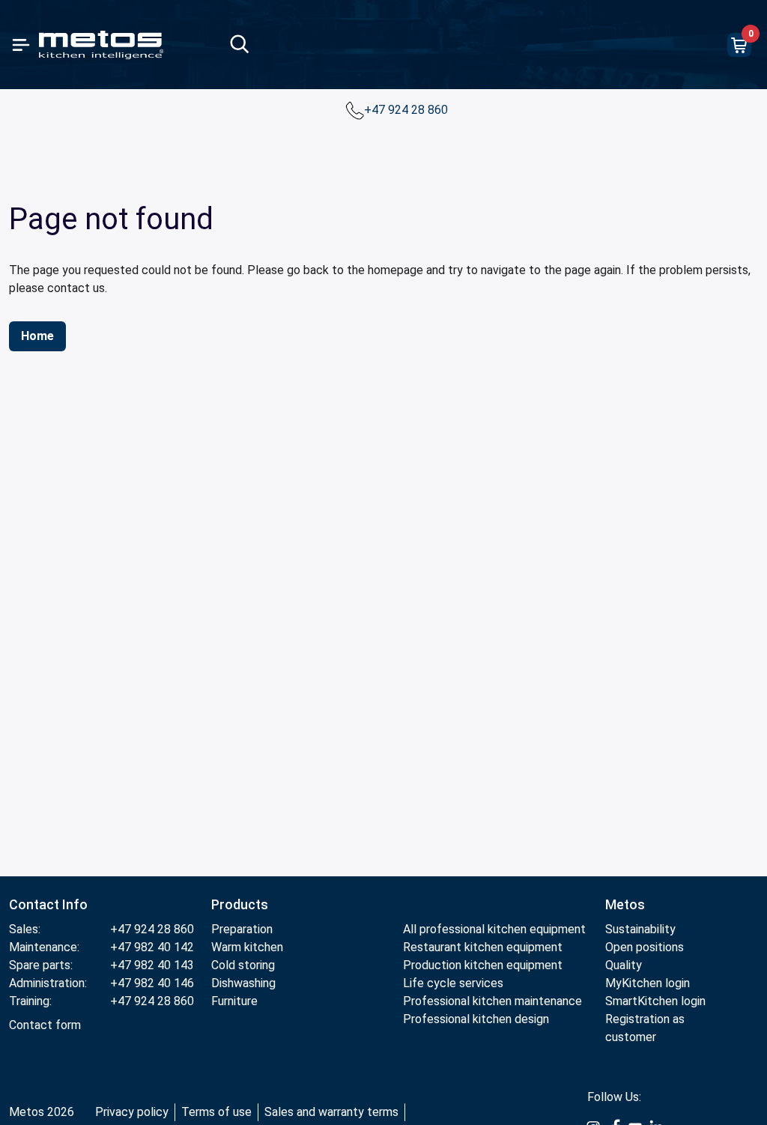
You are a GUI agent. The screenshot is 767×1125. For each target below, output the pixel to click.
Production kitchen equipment (483, 965)
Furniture (234, 1001)
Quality (623, 965)
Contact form (45, 1025)
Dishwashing (243, 983)
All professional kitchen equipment (494, 929)
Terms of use (216, 1112)
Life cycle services (453, 983)
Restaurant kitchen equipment (483, 947)
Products (239, 904)
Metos (625, 904)
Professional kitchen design (476, 1019)
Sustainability (640, 929)
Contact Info (48, 904)
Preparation (242, 929)
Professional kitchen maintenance (492, 1001)
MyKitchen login (647, 983)
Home (37, 336)
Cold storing (243, 965)
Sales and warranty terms (331, 1112)
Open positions (644, 947)
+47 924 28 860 (407, 110)
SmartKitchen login (655, 1001)
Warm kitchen (248, 947)
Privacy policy (132, 1112)
